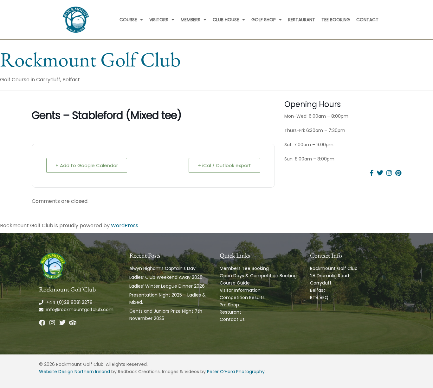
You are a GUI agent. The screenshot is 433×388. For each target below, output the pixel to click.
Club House (226, 19)
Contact (367, 19)
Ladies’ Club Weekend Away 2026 (166, 277)
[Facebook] (42, 323)
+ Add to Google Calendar (86, 165)
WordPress (124, 225)
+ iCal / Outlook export (224, 165)
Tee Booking (335, 19)
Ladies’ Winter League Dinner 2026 (167, 286)
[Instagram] (52, 323)
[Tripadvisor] (72, 323)
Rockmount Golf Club (90, 59)
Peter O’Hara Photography (236, 371)
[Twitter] (62, 323)
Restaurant (301, 19)
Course (128, 19)
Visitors (158, 19)
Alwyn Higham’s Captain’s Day (162, 268)
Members (190, 19)
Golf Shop (263, 19)
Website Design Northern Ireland (74, 371)
